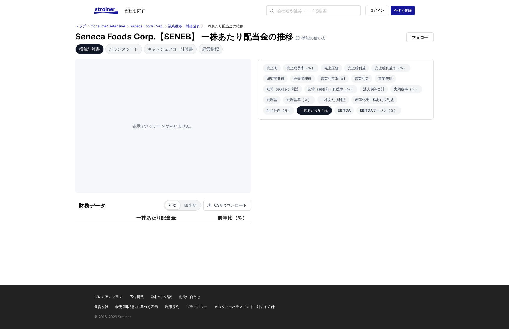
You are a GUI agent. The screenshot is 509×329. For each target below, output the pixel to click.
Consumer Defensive (108, 26)
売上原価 (331, 68)
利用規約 (172, 307)
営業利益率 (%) (333, 78)
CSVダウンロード (230, 205)
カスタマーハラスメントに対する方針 (244, 307)
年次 (172, 205)
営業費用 (385, 78)
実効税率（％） (406, 89)
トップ (80, 26)
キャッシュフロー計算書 (170, 49)
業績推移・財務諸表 (184, 26)
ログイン (377, 10)
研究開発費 (275, 78)
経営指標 (210, 49)
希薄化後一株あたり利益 (374, 99)
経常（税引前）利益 (282, 89)
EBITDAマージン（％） (378, 110)
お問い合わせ (189, 297)
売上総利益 (357, 68)
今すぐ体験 (403, 10)
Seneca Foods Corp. (146, 26)
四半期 (190, 205)
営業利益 (362, 78)
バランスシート (123, 49)
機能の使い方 (313, 37)
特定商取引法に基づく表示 (136, 307)
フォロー (420, 37)
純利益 (272, 99)
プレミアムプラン (108, 297)
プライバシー (196, 307)
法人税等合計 (373, 89)
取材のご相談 (161, 297)
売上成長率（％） (301, 68)
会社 (134, 10)
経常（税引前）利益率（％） (331, 89)
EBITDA (344, 110)
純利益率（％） (299, 99)
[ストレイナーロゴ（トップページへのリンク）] (109, 10)
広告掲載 (137, 297)
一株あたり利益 (333, 99)
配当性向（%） (279, 110)
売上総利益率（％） (391, 68)
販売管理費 (302, 78)
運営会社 (101, 307)
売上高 (272, 68)
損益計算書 (89, 49)
